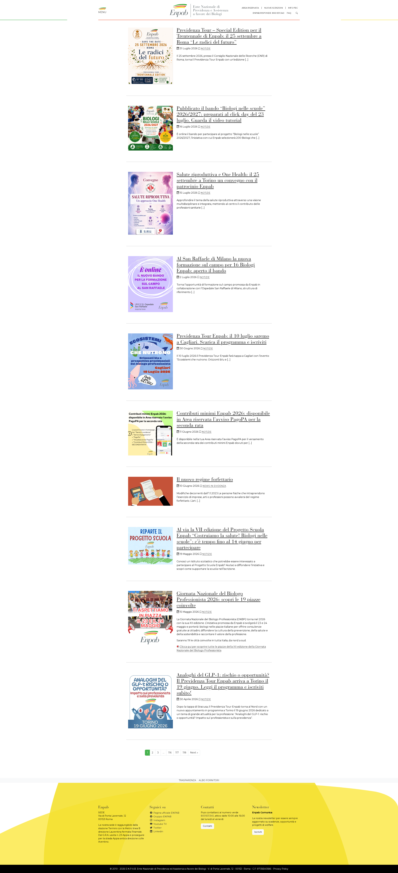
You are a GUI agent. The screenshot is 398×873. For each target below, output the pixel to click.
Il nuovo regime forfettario (205, 479)
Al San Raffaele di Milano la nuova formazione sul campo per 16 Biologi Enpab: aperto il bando (216, 265)
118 (184, 752)
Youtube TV (160, 824)
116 (169, 752)
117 (177, 752)
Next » (194, 752)
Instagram (159, 820)
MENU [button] (102, 12)
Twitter (157, 827)
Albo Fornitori (209, 780)
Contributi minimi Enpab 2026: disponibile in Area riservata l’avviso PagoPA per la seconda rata (223, 419)
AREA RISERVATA (250, 8)
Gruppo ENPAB (162, 816)
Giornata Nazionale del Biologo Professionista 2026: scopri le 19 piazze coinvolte (218, 599)
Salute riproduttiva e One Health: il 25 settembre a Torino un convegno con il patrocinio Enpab (218, 180)
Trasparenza (187, 780)
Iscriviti (258, 832)
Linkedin (158, 831)
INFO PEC (293, 8)
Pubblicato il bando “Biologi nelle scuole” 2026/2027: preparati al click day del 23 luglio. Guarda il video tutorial (221, 114)
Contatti (207, 826)
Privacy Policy (280, 868)
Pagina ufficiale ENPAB (166, 812)
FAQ (289, 13)
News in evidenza (214, 486)
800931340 (207, 815)
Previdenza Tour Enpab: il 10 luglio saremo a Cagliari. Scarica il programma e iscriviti (223, 339)
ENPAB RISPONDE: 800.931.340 (268, 13)
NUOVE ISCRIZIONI (273, 8)
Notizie (206, 48)
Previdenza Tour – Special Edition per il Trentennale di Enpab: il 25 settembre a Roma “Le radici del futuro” (219, 36)
